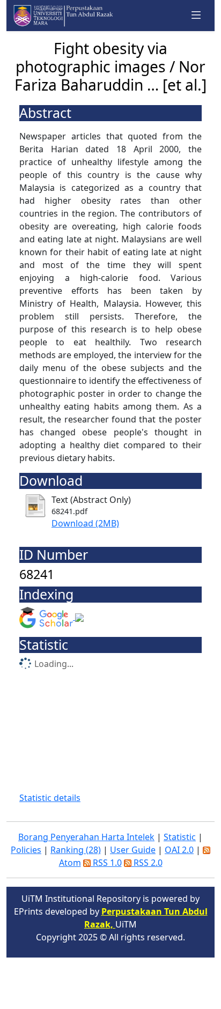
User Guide (133, 850)
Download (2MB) (85, 523)
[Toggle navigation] (196, 15)
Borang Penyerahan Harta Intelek (86, 837)
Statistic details (49, 798)
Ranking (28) (75, 850)
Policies (26, 850)
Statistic (180, 837)
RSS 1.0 (106, 863)
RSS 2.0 (147, 863)
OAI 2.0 (179, 850)
